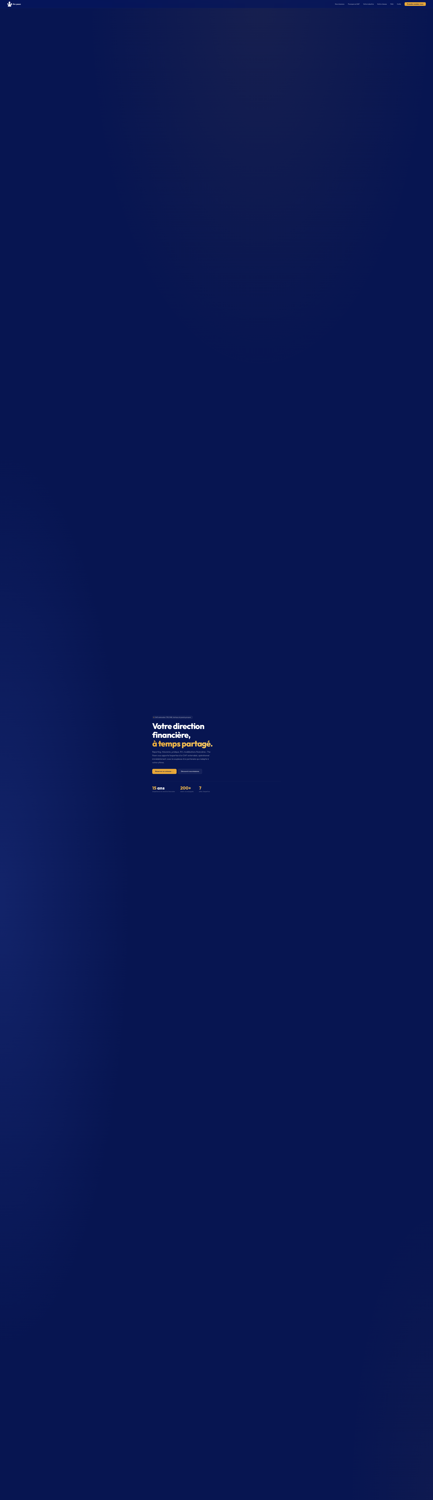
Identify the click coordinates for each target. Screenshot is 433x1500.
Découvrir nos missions (190, 771)
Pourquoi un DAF (354, 4)
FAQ (391, 4)
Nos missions (339, 4)
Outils (399, 4)
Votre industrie (368, 4)
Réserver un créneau (164, 771)
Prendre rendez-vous (415, 4)
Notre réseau (382, 4)
